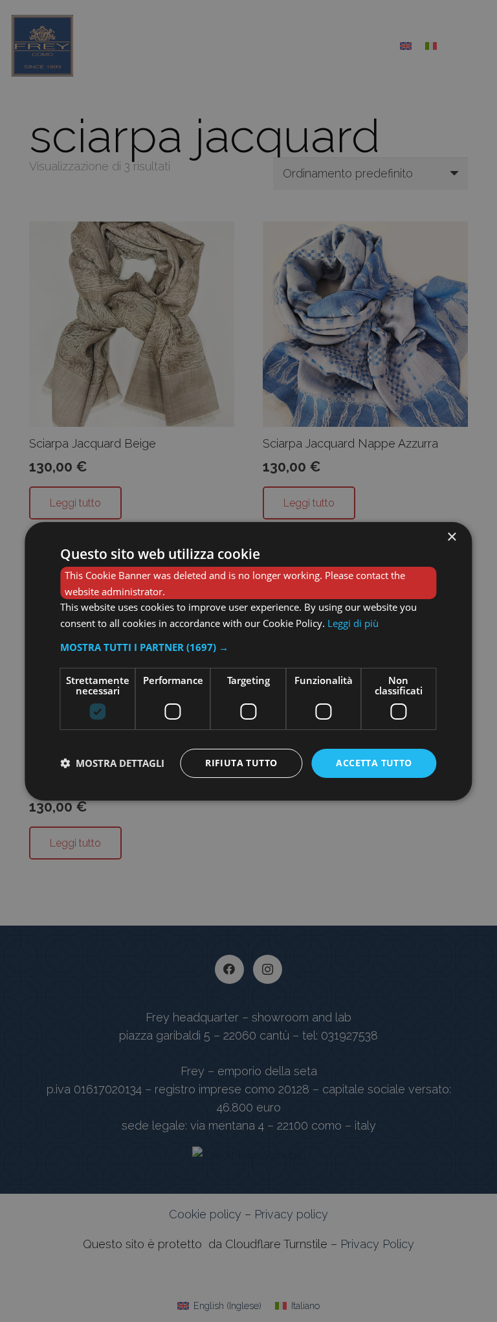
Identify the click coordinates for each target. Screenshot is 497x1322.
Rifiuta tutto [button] (241, 763)
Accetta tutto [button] (374, 763)
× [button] (451, 536)
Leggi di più (353, 623)
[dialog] (248, 660)
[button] (248, 647)
